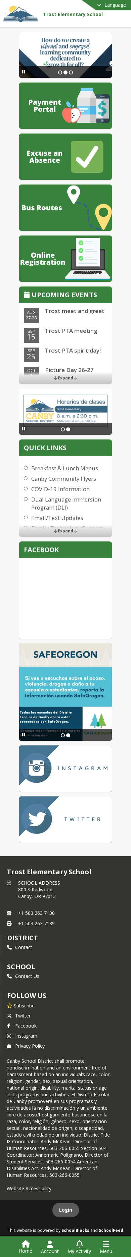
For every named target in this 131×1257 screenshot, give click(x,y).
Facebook (26, 1026)
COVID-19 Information (60, 489)
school (21, 966)
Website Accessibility (29, 1188)
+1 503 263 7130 (36, 913)
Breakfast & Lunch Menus (64, 468)
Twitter (23, 1015)
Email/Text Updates (57, 518)
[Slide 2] (65, 72)
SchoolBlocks (75, 1230)
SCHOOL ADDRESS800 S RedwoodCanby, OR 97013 (39, 889)
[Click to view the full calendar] (28, 295)
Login (65, 1210)
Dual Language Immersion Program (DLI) (66, 503)
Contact (23, 947)
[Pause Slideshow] (23, 71)
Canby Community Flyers (63, 478)
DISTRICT (22, 937)
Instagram (26, 1036)
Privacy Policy (30, 1046)
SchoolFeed (111, 1230)
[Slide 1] (60, 72)
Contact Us (27, 976)
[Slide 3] (71, 72)
